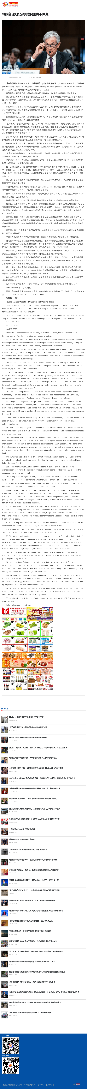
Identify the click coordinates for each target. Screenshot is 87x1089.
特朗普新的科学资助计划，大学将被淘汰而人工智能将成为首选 (33, 758)
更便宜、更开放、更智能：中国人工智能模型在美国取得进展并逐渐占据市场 (38, 748)
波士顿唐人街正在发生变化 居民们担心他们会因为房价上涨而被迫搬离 (36, 951)
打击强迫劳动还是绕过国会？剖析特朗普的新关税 (28, 737)
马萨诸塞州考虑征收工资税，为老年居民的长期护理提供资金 (32, 982)
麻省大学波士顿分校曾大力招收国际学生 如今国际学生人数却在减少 (35, 1002)
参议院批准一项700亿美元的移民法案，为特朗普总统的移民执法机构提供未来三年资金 (42, 778)
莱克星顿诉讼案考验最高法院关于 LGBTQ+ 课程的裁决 (30, 1013)
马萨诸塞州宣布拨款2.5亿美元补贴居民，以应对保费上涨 (31, 921)
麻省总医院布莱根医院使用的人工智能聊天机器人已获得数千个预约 (34, 809)
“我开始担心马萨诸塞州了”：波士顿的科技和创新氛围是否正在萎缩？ (35, 890)
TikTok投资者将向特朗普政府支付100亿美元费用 (28, 850)
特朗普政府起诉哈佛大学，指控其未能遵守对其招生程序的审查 (33, 860)
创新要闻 (38, 77)
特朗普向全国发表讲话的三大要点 (22, 839)
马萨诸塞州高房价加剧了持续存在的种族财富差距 (28, 727)
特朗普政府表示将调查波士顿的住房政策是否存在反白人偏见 (32, 962)
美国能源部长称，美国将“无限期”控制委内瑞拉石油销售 (30, 931)
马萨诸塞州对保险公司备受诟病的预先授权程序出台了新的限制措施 (34, 788)
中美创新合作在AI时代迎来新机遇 (22, 829)
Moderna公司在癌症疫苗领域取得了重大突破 (26, 717)
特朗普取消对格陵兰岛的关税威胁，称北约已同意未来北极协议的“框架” (36, 911)
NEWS (33, 77)
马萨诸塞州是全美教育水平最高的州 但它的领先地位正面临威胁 (33, 941)
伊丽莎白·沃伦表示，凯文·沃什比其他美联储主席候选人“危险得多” (34, 870)
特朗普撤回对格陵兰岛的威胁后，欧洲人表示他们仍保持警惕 (32, 900)
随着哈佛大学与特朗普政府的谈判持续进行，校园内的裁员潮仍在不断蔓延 (37, 972)
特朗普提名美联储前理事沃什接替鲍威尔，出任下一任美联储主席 (34, 880)
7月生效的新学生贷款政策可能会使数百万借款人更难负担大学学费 (34, 819)
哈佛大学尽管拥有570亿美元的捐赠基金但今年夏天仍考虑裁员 (33, 799)
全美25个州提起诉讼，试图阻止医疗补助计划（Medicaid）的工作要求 (36, 768)
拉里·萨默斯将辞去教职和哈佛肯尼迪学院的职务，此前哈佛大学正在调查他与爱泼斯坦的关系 (44, 992)
